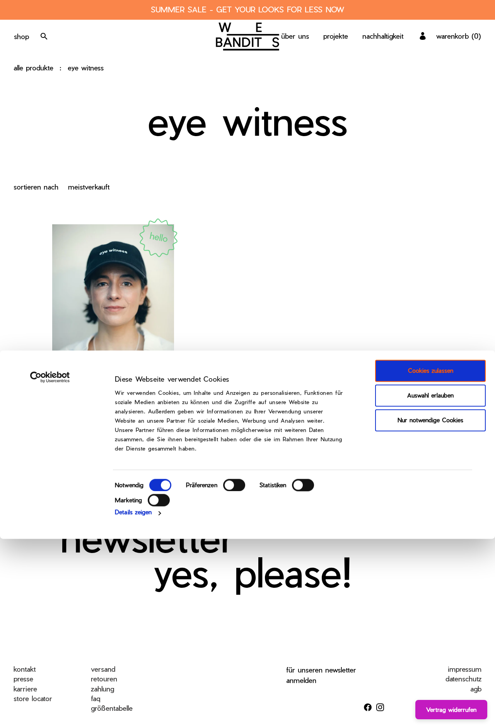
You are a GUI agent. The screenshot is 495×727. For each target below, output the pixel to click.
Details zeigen (133, 512)
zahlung (102, 688)
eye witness (86, 67)
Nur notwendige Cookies (430, 420)
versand (103, 669)
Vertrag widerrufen (451, 709)
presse (23, 678)
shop (21, 36)
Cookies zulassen (430, 370)
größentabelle (112, 708)
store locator (33, 698)
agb (475, 688)
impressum (464, 669)
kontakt (25, 669)
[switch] (234, 485)
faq (95, 698)
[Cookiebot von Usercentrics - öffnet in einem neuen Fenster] (50, 377)
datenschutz (463, 678)
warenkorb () (458, 36)
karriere (25, 688)
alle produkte (33, 67)
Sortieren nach (36, 187)
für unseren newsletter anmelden (321, 675)
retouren (104, 678)
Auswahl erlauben (430, 395)
